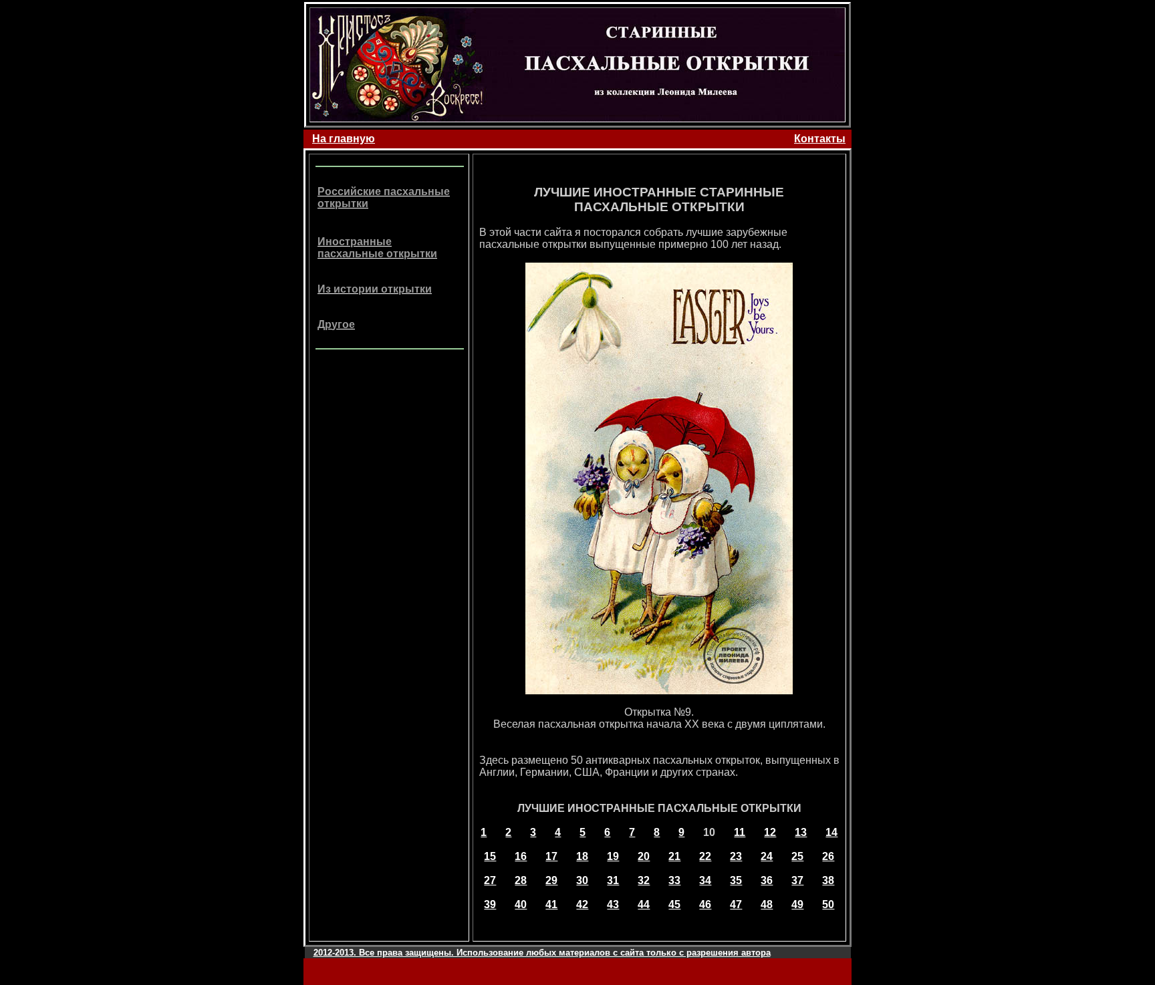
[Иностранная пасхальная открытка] (659, 690)
